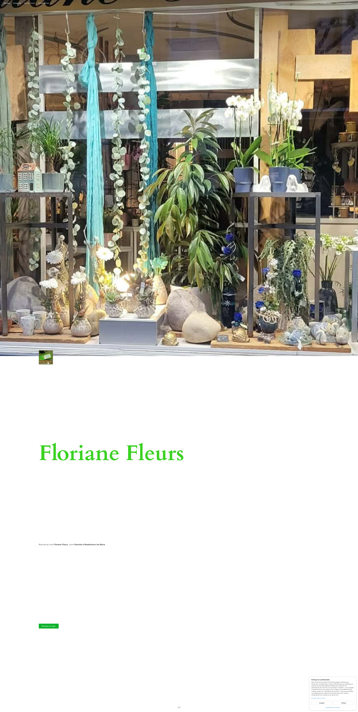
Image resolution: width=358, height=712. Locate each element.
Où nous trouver (29, 3)
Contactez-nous (43, 3)
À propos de (17, 3)
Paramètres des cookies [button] (333, 707)
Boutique (7, 3)
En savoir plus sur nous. (318, 698)
